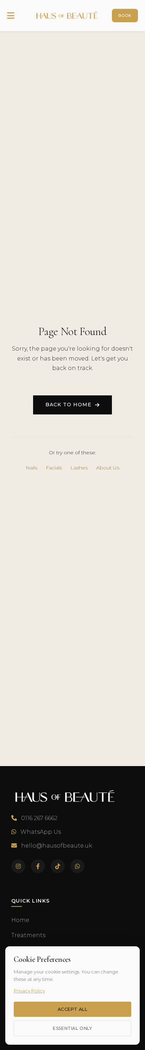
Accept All (73, 1009)
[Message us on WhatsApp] (77, 866)
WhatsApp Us (40, 832)
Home (20, 920)
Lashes (79, 468)
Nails (31, 468)
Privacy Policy (29, 991)
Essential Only (72, 1028)
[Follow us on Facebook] (38, 866)
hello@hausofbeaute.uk (56, 845)
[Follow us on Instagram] (18, 866)
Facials (54, 468)
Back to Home (68, 404)
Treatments (28, 935)
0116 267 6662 (39, 818)
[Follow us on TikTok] (58, 866)
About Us (107, 468)
